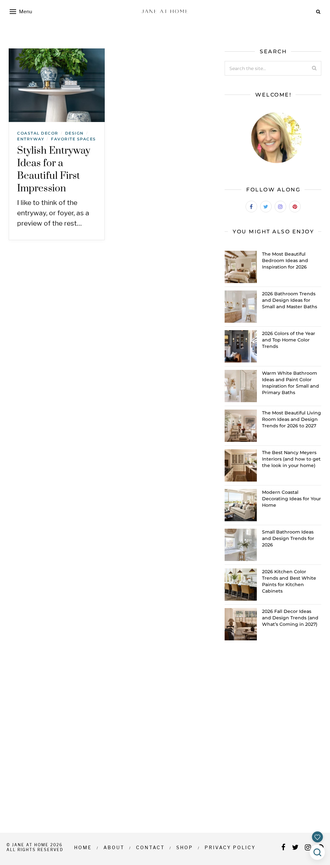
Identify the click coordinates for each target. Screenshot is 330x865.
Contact (150, 847)
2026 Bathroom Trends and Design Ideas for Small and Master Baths (289, 300)
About (113, 847)
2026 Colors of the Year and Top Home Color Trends (288, 340)
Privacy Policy (230, 847)
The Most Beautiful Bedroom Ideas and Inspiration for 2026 (285, 260)
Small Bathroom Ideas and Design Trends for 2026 (288, 538)
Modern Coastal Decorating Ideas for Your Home (291, 498)
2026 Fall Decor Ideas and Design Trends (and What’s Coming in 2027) (290, 617)
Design (74, 133)
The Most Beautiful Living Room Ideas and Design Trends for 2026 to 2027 (291, 419)
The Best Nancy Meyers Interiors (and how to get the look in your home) (291, 459)
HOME (83, 847)
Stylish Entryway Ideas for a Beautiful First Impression (54, 170)
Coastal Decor (37, 133)
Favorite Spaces (73, 139)
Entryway (30, 139)
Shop (184, 847)
